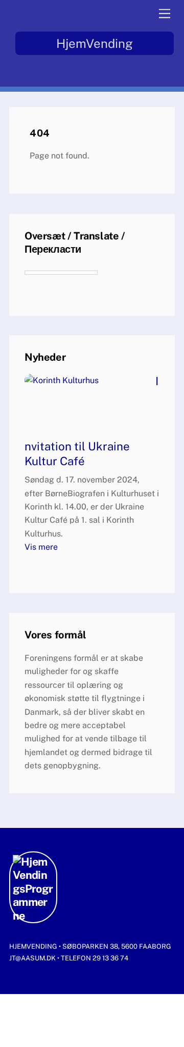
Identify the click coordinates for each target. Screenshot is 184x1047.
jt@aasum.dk (33, 958)
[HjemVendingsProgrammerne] (33, 915)
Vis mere (41, 547)
